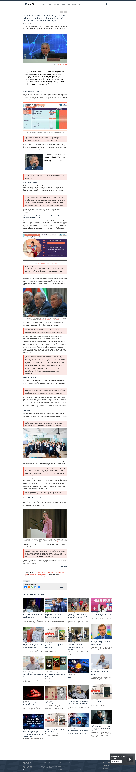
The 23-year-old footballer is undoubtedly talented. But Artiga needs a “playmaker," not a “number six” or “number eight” (55, 618)
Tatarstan (26, 581)
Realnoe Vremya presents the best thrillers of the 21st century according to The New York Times (55, 677)
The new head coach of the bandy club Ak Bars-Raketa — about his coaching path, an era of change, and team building (101, 675)
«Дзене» (46, 576)
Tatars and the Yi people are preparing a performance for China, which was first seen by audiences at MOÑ (33, 706)
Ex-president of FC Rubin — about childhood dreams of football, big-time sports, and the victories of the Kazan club (101, 645)
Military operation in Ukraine (70, 4)
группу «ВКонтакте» (53, 572)
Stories (56, 4)
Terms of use (106, 765)
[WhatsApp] (32, 587)
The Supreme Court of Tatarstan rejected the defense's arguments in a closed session (78, 705)
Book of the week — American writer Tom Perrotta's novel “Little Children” (100, 703)
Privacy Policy (106, 768)
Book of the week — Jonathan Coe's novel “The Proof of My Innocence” (55, 732)
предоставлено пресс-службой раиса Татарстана (45, 133)
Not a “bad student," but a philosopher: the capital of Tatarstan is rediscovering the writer (78, 649)
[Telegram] (35, 587)
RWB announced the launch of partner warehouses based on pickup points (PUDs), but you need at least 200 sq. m (33, 618)
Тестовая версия (73, 768)
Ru (111, 4)
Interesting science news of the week (78, 733)
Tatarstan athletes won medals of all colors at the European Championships (101, 616)
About (104, 767)
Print (65, 587)
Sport (50, 4)
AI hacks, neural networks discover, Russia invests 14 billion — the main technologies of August (33, 736)
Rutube (41, 576)
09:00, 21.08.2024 (27, 23)
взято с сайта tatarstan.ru (62, 64)
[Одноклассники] (65, 12)
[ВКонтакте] (61, 12)
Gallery (44, 4)
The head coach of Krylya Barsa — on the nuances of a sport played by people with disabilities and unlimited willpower (78, 618)
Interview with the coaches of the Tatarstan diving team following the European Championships (33, 677)
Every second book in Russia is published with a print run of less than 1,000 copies (33, 647)
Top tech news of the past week (78, 678)
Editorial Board (107, 762)
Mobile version (72, 766)
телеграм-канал (42, 572)
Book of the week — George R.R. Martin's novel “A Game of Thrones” (56, 647)
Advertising (106, 764)
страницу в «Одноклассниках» (38, 574)
